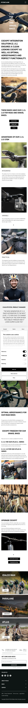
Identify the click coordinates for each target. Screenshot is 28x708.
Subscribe (14, 665)
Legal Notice (21, 693)
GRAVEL (6, 637)
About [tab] (23, 329)
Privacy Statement (8, 693)
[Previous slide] (3, 207)
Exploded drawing (14, 562)
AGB (2, 693)
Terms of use (15, 693)
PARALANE (14, 124)
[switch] (25, 356)
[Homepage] (5, 2)
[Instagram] (2, 675)
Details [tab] (14, 329)
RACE (5, 590)
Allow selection (14, 373)
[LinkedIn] (5, 675)
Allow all (14, 369)
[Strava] (10, 675)
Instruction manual (14, 558)
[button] (25, 2)
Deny (14, 377)
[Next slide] (25, 207)
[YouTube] (8, 675)
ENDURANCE (7, 613)
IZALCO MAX (14, 121)
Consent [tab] (5, 329)
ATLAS (14, 128)
